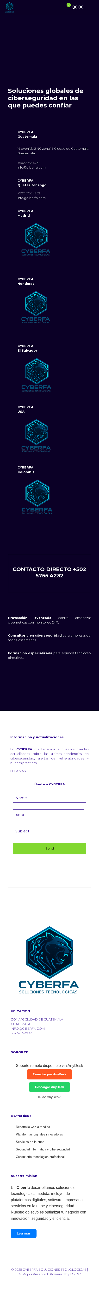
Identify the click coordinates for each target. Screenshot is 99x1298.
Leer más (24, 1233)
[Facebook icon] (52, 1281)
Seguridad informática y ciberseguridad (43, 1149)
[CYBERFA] (10, 7)
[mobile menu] (92, 7)
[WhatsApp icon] (47, 1281)
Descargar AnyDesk (49, 1087)
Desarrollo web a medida (33, 1127)
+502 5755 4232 (29, 163)
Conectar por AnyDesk (49, 1074)
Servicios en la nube (30, 1142)
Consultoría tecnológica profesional (40, 1157)
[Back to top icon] (49, 1265)
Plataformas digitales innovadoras (39, 1134)
